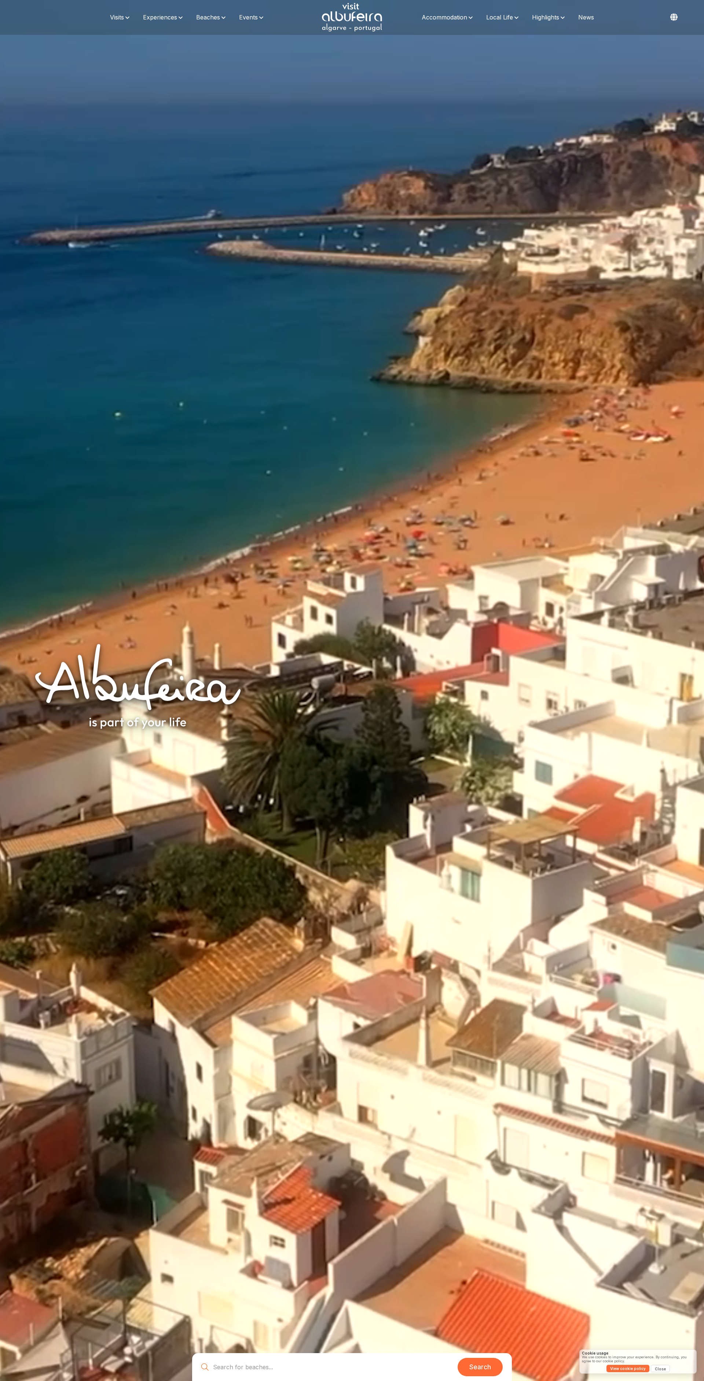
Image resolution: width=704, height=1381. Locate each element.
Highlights (545, 17)
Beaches (208, 17)
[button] (674, 17)
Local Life (499, 17)
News (586, 17)
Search (480, 1367)
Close (660, 1369)
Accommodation (444, 17)
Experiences (160, 17)
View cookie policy (628, 1368)
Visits (117, 17)
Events (248, 17)
